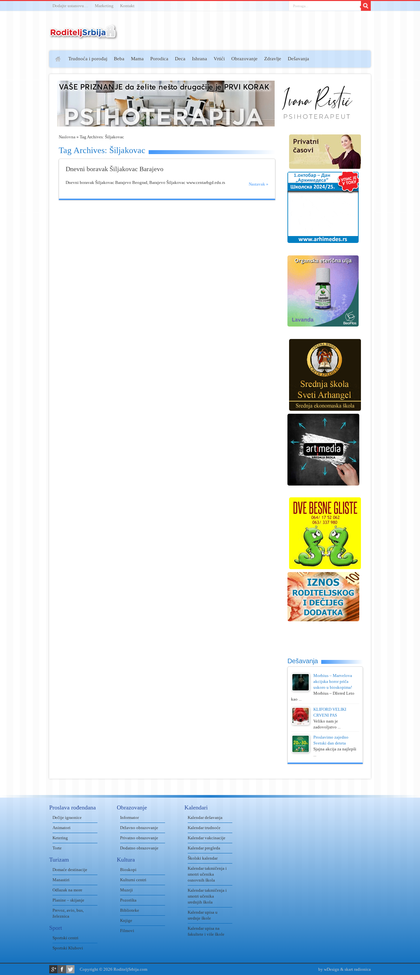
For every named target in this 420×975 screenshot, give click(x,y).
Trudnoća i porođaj (87, 58)
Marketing (104, 5)
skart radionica (358, 969)
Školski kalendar (203, 858)
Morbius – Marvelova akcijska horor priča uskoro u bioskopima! (332, 681)
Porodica (159, 58)
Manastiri (61, 879)
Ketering (60, 837)
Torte (57, 848)
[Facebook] (62, 969)
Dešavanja (298, 58)
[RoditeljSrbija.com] (83, 36)
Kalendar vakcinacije (206, 837)
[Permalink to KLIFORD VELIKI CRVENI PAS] (300, 723)
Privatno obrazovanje (139, 837)
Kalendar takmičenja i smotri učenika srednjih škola (207, 896)
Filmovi (127, 930)
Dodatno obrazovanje (139, 848)
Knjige (126, 920)
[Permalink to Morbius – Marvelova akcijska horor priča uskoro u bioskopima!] (300, 689)
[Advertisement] (23, 146)
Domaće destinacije (69, 869)
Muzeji (126, 889)
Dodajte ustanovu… (70, 5)
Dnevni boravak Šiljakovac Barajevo (114, 169)
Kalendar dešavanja (205, 817)
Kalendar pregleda (204, 848)
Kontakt (127, 5)
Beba (119, 58)
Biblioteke (129, 910)
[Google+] (53, 969)
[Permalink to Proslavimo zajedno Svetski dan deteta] (300, 751)
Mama (137, 58)
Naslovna (67, 136)
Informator (129, 817)
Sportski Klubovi (67, 947)
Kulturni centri (133, 879)
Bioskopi (128, 869)
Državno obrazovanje (139, 827)
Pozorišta (128, 900)
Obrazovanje (244, 58)
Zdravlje (272, 58)
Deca (180, 58)
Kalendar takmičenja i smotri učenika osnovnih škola (207, 874)
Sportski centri (65, 937)
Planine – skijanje (68, 900)
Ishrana (199, 58)
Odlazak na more (67, 889)
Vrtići (219, 58)
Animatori (61, 827)
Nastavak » (258, 184)
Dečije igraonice (67, 817)
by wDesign (328, 969)
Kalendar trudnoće (204, 827)
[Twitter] (70, 969)
